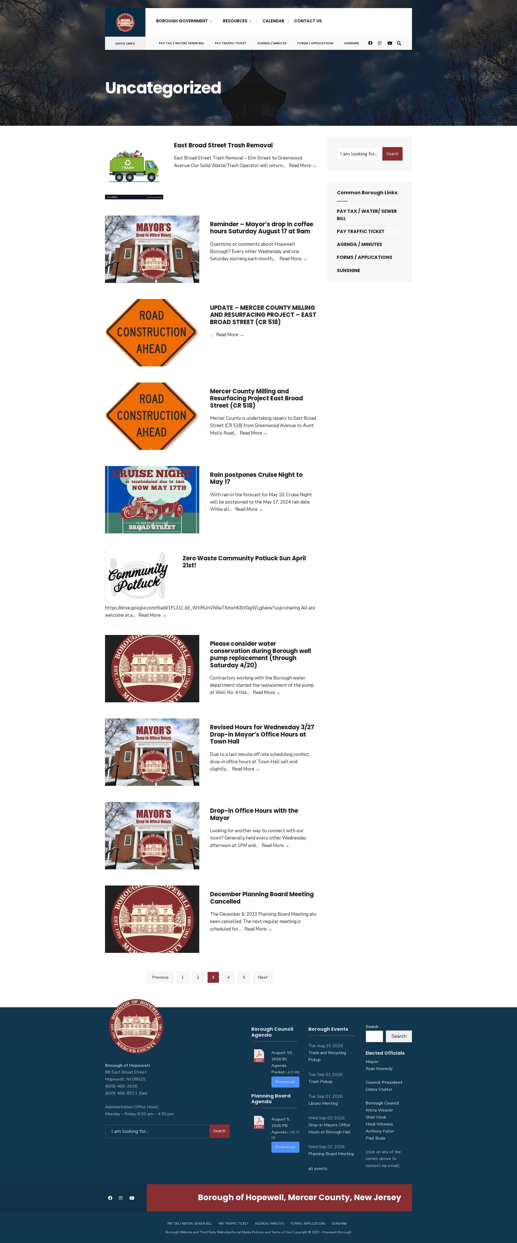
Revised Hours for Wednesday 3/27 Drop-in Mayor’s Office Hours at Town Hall (262, 734)
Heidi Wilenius (379, 1124)
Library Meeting (323, 1103)
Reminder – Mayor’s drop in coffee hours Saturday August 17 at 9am (261, 227)
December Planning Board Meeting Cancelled (262, 897)
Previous (160, 977)
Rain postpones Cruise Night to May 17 (256, 478)
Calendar (273, 21)
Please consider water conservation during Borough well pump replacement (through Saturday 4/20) (260, 654)
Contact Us (308, 21)
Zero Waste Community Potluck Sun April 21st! (244, 562)
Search (392, 154)
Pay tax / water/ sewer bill (181, 43)
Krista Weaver (379, 1110)
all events (317, 1169)
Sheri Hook (376, 1117)
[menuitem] (186, 20)
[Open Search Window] (399, 43)
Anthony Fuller (380, 1131)
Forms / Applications (315, 43)
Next (263, 977)
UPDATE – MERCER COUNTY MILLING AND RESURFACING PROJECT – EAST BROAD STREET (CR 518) (263, 315)
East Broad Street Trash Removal (223, 145)
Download (285, 1081)
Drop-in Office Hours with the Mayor (254, 814)
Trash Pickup (320, 1082)
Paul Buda (375, 1138)
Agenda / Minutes (272, 43)
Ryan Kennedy (379, 1069)
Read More (303, 165)
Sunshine (351, 43)
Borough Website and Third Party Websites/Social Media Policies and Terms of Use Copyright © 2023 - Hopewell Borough (258, 1232)
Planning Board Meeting (331, 1154)
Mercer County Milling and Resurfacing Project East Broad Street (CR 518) (256, 398)
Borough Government (182, 21)
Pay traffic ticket (230, 43)
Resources (235, 21)
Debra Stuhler (379, 1089)
